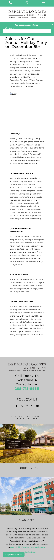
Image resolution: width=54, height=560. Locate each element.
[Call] (10, 3)
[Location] (26, 3)
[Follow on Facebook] (16, 406)
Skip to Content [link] (13, 554)
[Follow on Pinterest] (32, 406)
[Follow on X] (22, 406)
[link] (27, 547)
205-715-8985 (27, 388)
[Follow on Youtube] (37, 406)
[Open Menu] (43, 3)
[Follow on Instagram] (27, 406)
